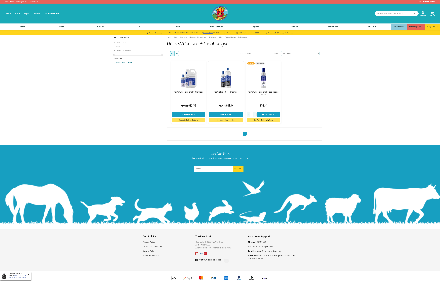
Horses (100, 26)
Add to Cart (269, 114)
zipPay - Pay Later (151, 255)
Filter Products (121, 37)
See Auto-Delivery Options (263, 120)
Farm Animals (333, 26)
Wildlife (294, 26)
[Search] (415, 13)
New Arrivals (399, 27)
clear (130, 62)
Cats (61, 26)
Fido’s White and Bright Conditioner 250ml (263, 93)
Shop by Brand (52, 13)
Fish (178, 26)
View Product (188, 114)
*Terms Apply (208, 33)
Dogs (22, 26)
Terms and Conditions (152, 246)
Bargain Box (432, 27)
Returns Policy (149, 251)
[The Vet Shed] (220, 13)
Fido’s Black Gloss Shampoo (226, 92)
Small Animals (216, 26)
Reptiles (255, 26)
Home (8, 13)
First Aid (372, 26)
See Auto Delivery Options (188, 120)
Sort (276, 53)
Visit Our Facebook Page (210, 260)
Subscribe (238, 169)
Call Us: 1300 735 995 (427, 2)
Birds (139, 26)
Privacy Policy (149, 242)
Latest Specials (415, 27)
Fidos (139, 46)
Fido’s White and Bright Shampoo (188, 92)
